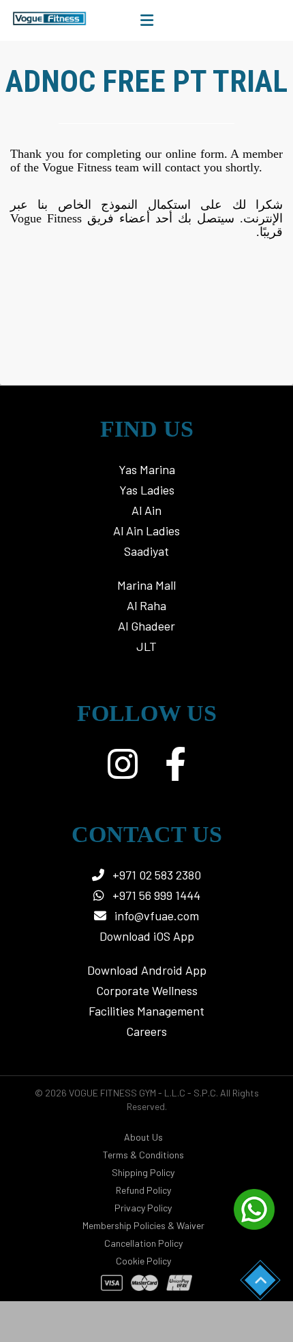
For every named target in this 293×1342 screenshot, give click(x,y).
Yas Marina (147, 469)
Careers (146, 1031)
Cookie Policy (143, 1260)
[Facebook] (175, 764)
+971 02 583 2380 (155, 874)
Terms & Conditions (143, 1154)
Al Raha (146, 605)
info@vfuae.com (156, 915)
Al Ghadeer (146, 625)
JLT (146, 646)
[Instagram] (123, 764)
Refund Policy (143, 1190)
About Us (143, 1137)
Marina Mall (146, 584)
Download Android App (146, 969)
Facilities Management (146, 1010)
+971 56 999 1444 (155, 895)
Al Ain (146, 510)
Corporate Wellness (147, 990)
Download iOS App (146, 935)
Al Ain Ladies (146, 530)
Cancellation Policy (143, 1243)
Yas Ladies (146, 489)
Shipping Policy (143, 1172)
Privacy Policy (143, 1207)
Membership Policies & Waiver (143, 1225)
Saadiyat (146, 550)
